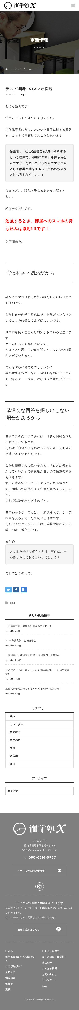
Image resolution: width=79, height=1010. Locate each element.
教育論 (14, 755)
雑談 (12, 763)
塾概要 (9, 983)
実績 (12, 747)
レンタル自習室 (50, 950)
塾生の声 (15, 739)
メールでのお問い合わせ (31, 870)
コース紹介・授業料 (53, 956)
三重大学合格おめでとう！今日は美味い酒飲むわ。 (33, 688)
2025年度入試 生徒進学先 (20, 640)
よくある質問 (49, 968)
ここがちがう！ (14, 966)
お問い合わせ (49, 974)
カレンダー (16, 724)
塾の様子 (15, 732)
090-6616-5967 (42, 857)
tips (23, 94)
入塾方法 (10, 972)
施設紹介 (10, 978)
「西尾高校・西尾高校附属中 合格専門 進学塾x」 (33, 655)
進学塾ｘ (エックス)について (20, 958)
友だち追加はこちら (29, 929)
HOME (9, 950)
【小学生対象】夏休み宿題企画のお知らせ (28, 626)
